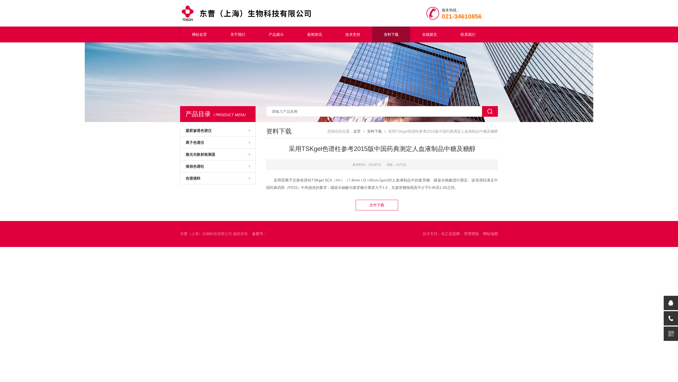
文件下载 (376, 205)
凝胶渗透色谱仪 (199, 130)
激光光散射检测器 (200, 154)
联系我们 (468, 34)
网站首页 (199, 34)
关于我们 (237, 34)
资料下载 (391, 34)
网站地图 (490, 234)
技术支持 (352, 34)
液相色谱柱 (195, 166)
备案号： (259, 234)
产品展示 (276, 34)
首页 (357, 131)
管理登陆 (471, 234)
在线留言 (429, 34)
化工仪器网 (450, 234)
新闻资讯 (314, 34)
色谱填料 (193, 178)
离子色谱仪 (195, 142)
